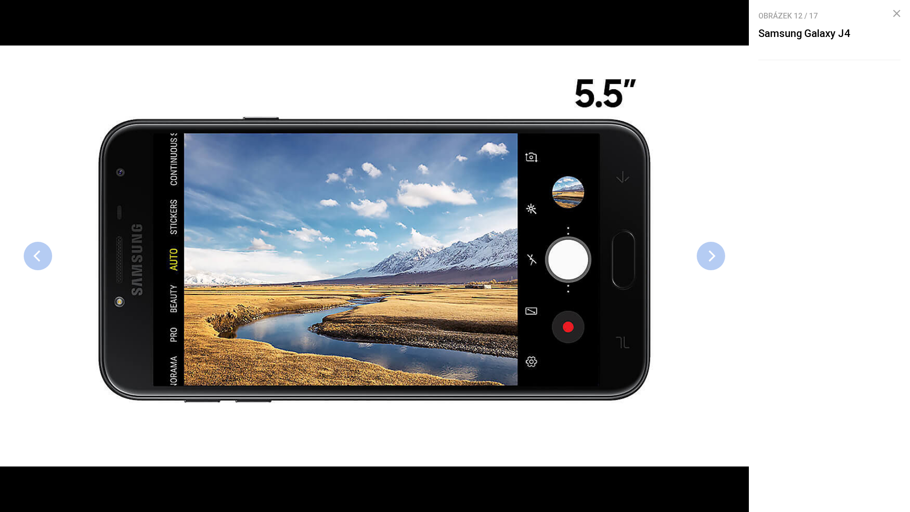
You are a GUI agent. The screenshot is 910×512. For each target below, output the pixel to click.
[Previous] (38, 256)
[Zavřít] (896, 14)
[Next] (711, 256)
